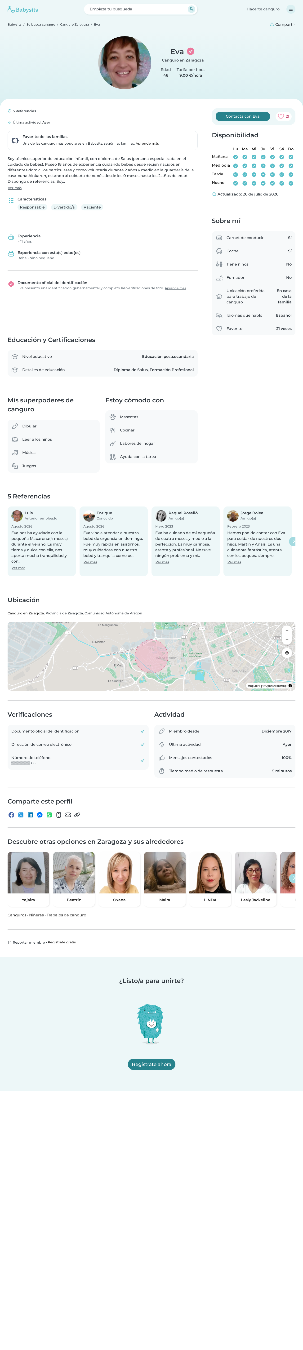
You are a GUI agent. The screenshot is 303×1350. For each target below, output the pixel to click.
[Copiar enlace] (77, 815)
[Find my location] (287, 653)
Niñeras (36, 915)
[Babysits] (23, 9)
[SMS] (58, 815)
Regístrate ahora (151, 1064)
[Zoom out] (287, 639)
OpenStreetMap (275, 686)
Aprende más (147, 143)
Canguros (17, 915)
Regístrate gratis (62, 942)
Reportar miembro (28, 942)
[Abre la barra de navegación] (290, 9)
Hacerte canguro (263, 9)
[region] (151, 656)
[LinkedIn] (30, 815)
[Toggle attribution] (290, 685)
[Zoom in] (287, 630)
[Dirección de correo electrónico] (68, 815)
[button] (42, 541)
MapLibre (254, 686)
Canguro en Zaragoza (183, 60)
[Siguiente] (294, 541)
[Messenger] (40, 815)
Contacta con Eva (243, 116)
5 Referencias (24, 111)
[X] (21, 815)
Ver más (15, 188)
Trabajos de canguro (66, 915)
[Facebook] (11, 815)
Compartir (284, 24)
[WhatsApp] (49, 815)
